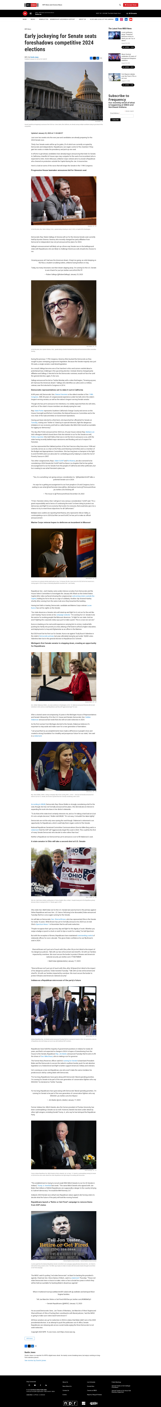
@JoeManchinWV (56, 1292)
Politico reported (37, 437)
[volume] (30, 13)
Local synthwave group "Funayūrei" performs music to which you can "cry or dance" (128, 36)
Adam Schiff (59, 461)
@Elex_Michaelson (69, 487)
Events (65, 1394)
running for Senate (70, 1061)
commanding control (85, 935)
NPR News (28, 29)
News (25, 19)
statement (38, 736)
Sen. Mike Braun (47, 1056)
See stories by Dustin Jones (35, 1360)
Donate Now (131, 5)
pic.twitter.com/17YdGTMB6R (70, 957)
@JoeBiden (76, 1292)
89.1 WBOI (52, 1391)
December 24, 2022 (77, 494)
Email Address (115, 113)
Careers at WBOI (92, 1390)
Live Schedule (91, 1382)
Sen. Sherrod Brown (58, 919)
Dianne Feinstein (61, 394)
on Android (42, 1394)
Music (33, 19)
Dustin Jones (34, 57)
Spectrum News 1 (42, 924)
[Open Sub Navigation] (28, 19)
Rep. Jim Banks (61, 1054)
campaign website (63, 615)
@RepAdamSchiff (82, 477)
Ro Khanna (71, 461)
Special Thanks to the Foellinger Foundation (121, 1386)
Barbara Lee (90, 432)
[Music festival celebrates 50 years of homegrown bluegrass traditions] (114, 57)
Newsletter (43, 19)
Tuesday (34, 423)
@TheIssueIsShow (88, 487)
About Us (82, 19)
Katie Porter (39, 411)
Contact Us (66, 1390)
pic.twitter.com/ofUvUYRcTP (71, 270)
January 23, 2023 (76, 274)
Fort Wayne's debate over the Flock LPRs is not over (128, 76)
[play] (25, 13)
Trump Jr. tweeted (44, 1186)
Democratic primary (46, 636)
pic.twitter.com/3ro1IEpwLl (67, 1096)
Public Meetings (116, 1382)
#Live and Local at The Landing (102, 19)
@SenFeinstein (52, 487)
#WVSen (66, 1299)
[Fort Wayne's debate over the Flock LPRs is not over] (114, 77)
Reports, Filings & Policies (94, 1394)
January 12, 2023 (76, 1303)
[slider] (33, 13)
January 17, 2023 (74, 961)
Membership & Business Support (62, 19)
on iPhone (35, 1394)
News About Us (67, 1386)
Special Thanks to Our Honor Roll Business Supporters (121, 1391)
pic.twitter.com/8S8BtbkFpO (80, 1299)
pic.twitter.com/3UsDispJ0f (64, 490)
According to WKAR (38, 804)
